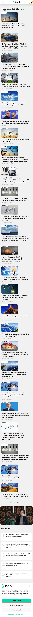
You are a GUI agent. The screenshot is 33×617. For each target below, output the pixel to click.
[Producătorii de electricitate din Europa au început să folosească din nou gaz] (15, 191)
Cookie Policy (11, 614)
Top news (5, 528)
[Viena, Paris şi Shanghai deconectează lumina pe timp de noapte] (15, 309)
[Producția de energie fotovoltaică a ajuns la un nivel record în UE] (15, 327)
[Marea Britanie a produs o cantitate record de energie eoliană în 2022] (15, 96)
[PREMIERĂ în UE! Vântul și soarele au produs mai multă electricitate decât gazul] (15, 78)
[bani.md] (16, 2)
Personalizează (16, 610)
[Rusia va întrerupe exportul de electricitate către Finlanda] (15, 469)
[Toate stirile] (5, 2)
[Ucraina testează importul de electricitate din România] (15, 133)
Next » (19, 503)
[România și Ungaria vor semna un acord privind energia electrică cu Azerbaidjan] (15, 114)
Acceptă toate (16, 600)
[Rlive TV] (30, 2)
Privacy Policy (19, 614)
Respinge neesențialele (16, 605)
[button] (30, 586)
